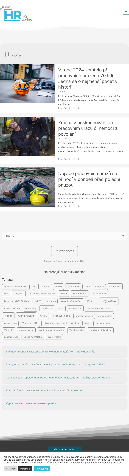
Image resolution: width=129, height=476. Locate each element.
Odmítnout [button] (25, 468)
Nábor (8, 315)
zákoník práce (11, 337)
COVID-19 (73, 286)
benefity (45, 286)
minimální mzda (12, 308)
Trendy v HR (30, 323)
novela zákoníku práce (99, 308)
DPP (6, 293)
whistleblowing (26, 330)
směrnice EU (10, 323)
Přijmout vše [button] (42, 468)
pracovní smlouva (84, 316)
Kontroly (91, 301)
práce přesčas (105, 316)
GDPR (63, 293)
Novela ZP (75, 308)
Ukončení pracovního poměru (61, 323)
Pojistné (43, 316)
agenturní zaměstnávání (16, 286)
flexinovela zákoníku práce (42, 293)
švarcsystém (54, 337)
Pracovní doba (61, 315)
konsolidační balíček (71, 301)
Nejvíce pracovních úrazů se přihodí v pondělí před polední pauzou (89, 179)
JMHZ (38, 301)
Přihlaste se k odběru (64, 449)
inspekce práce (99, 293)
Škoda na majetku (33, 336)
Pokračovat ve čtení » (69, 108)
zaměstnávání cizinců (100, 330)
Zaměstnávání (76, 330)
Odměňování (26, 315)
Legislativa (109, 301)
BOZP (58, 286)
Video (87, 323)
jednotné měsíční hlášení (16, 301)
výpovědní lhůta (103, 323)
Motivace (47, 308)
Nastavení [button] (11, 468)
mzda (61, 308)
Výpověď (8, 330)
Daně (87, 286)
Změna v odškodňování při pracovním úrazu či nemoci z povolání (88, 128)
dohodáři (99, 286)
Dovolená (114, 286)
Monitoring (30, 308)
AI (34, 286)
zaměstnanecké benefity (51, 330)
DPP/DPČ (19, 293)
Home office (80, 293)
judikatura (51, 301)
